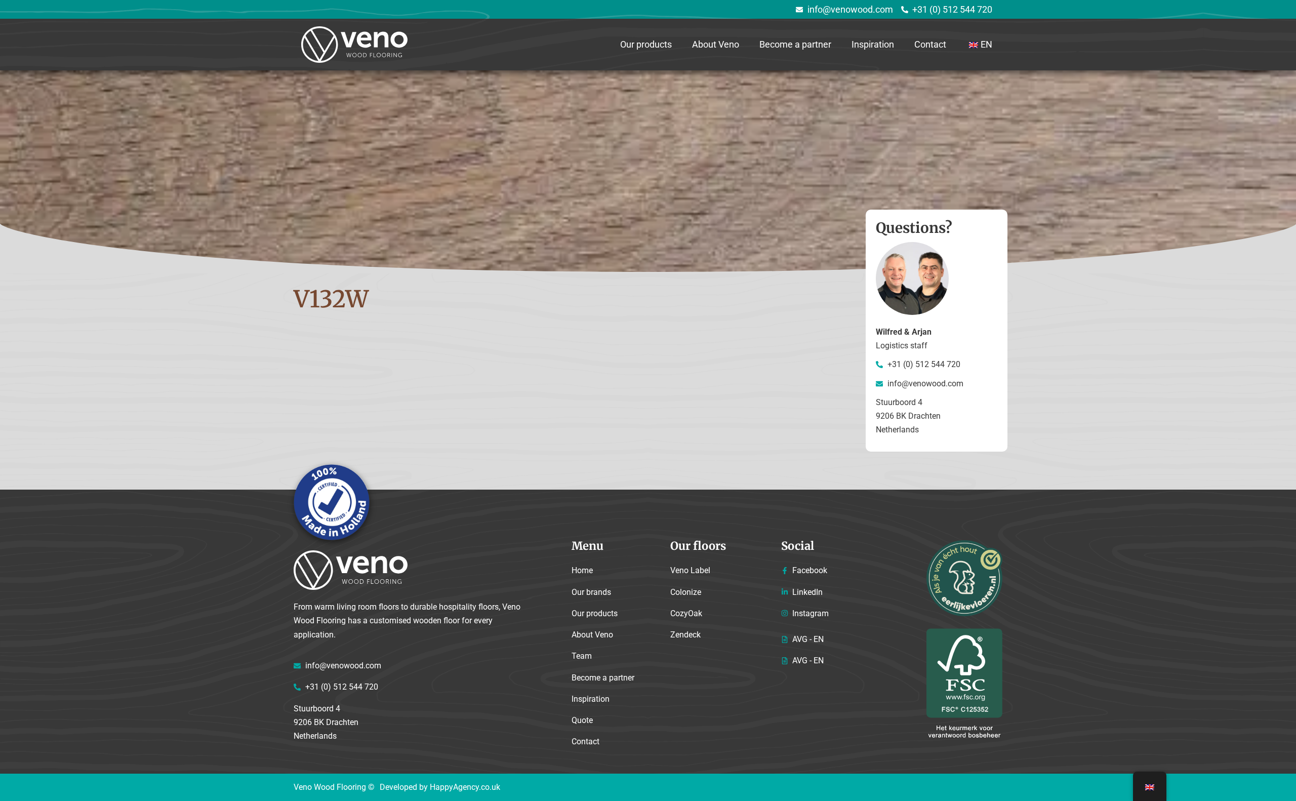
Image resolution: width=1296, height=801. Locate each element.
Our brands (591, 592)
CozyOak (686, 613)
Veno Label (690, 570)
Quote (582, 720)
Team (582, 656)
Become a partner (795, 44)
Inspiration (873, 44)
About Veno (715, 44)
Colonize (685, 592)
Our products (646, 44)
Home (582, 570)
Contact (930, 44)
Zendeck (685, 634)
